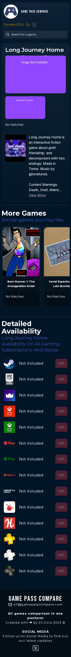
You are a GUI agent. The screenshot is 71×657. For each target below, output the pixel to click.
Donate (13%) (14, 24)
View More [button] (37, 195)
